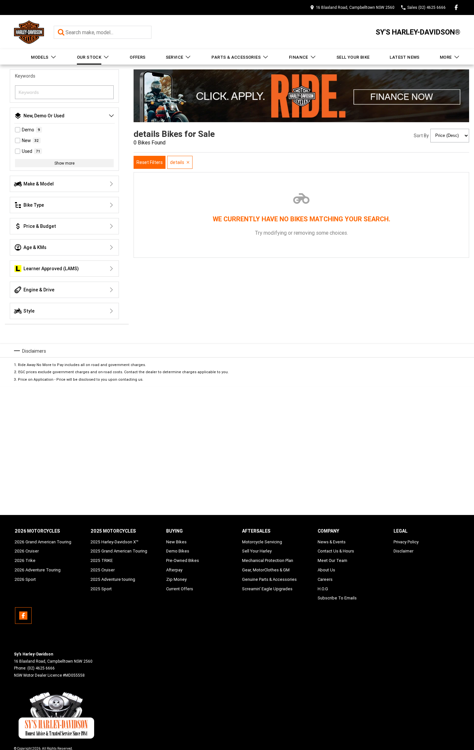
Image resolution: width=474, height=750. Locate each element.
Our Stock (89, 57)
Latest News (404, 57)
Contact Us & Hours (336, 551)
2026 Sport (25, 579)
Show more (64, 163)
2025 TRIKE (102, 560)
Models (39, 57)
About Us (326, 570)
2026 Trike (25, 560)
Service (174, 57)
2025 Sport (101, 589)
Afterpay (174, 570)
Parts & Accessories (236, 57)
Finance (298, 57)
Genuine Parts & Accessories (269, 579)
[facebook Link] (456, 7)
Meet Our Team (332, 560)
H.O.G (323, 589)
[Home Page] (29, 32)
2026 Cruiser (27, 551)
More (446, 57)
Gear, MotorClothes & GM (266, 570)
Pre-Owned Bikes (182, 560)
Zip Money (176, 579)
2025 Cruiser (103, 570)
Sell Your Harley (257, 551)
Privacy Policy (406, 542)
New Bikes (176, 542)
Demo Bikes (177, 551)
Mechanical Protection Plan (267, 560)
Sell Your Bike (353, 57)
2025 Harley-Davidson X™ (114, 542)
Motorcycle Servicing (262, 542)
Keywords (25, 76)
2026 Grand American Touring (43, 542)
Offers (137, 57)
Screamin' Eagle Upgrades (267, 589)
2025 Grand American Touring (119, 551)
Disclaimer (403, 551)
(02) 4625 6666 (41, 668)
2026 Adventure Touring (38, 570)
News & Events (332, 542)
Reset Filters (149, 162)
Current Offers (179, 589)
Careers (325, 579)
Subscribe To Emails (337, 598)
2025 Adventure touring (113, 579)
